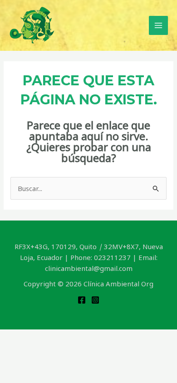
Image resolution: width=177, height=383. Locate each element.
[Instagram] (95, 300)
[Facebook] (82, 300)
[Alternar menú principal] (158, 25)
